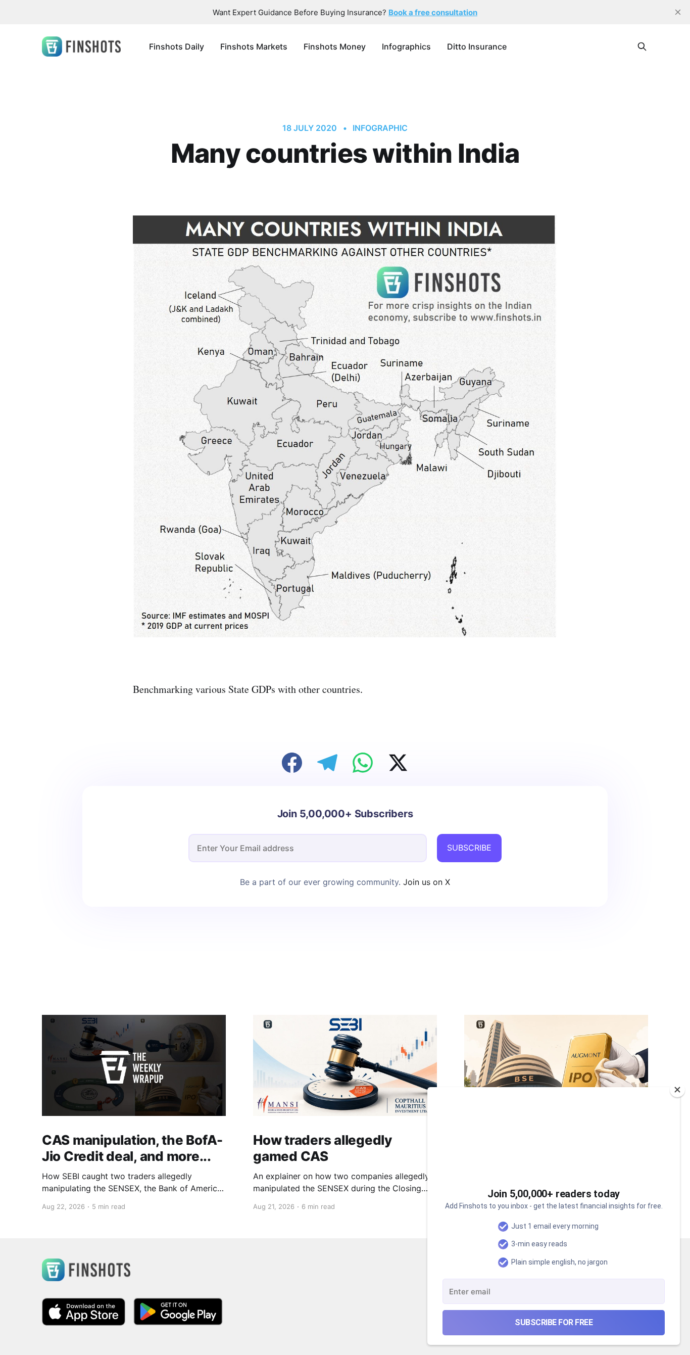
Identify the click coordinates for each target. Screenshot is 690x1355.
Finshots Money (335, 46)
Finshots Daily (176, 46)
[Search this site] (642, 46)
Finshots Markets (253, 46)
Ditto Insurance (477, 46)
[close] (678, 12)
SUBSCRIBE (469, 848)
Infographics (406, 46)
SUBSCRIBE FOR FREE (554, 1322)
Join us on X (425, 882)
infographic (380, 128)
